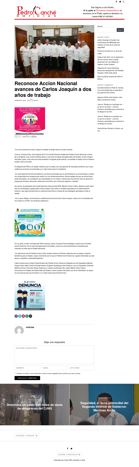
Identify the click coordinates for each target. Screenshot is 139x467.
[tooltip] (116, 1)
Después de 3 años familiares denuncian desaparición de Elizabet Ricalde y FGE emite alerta (110, 70)
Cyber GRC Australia (71, 460)
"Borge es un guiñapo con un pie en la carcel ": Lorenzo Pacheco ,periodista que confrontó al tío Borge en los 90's (110, 108)
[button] (36, 435)
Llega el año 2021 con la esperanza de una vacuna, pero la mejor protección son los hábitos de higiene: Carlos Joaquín (110, 60)
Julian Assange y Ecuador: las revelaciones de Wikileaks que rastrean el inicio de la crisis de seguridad (108, 43)
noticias (35, 100)
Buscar (100, 26)
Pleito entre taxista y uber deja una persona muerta (109, 98)
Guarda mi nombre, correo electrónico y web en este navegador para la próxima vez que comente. (49, 373)
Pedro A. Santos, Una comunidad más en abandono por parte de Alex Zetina (110, 90)
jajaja (99, 97)
